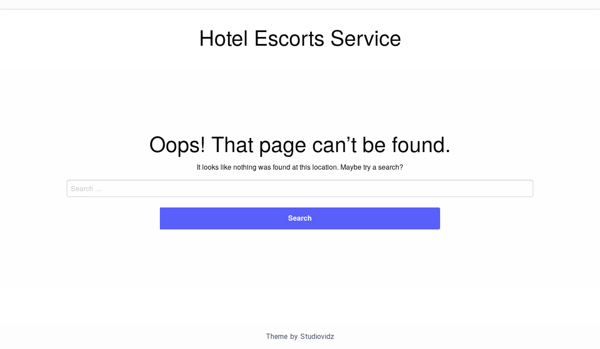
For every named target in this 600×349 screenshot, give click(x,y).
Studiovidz (317, 336)
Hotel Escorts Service (300, 37)
